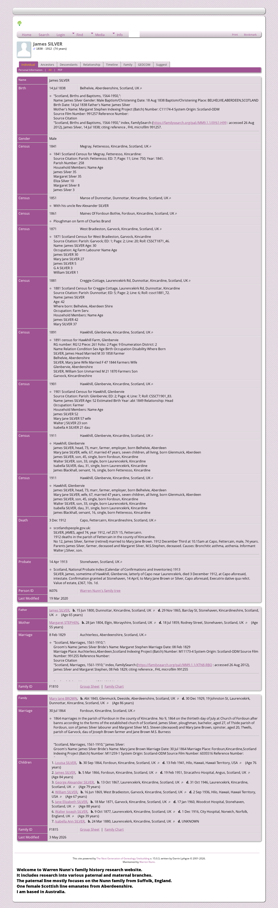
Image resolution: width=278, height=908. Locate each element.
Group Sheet (90, 686)
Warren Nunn (147, 862)
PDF (60, 70)
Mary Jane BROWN (63, 698)
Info (120, 35)
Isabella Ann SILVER (70, 821)
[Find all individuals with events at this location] (141, 88)
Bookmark (250, 34)
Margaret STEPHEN (64, 622)
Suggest (161, 65)
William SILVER (66, 792)
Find (80, 35)
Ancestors (47, 65)
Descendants (69, 65)
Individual (28, 65)
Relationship (91, 65)
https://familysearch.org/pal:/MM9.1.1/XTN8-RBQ (175, 665)
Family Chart (114, 686)
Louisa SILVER (65, 762)
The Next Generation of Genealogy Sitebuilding (123, 858)
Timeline (112, 65)
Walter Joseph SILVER (71, 811)
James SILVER (59, 610)
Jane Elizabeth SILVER (71, 802)
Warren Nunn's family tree (100, 590)
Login (61, 35)
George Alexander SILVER (74, 782)
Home (26, 35)
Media (100, 35)
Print (235, 34)
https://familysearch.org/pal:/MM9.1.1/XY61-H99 (190, 122)
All (50, 70)
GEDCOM (144, 65)
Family (128, 65)
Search (44, 35)
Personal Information (30, 70)
